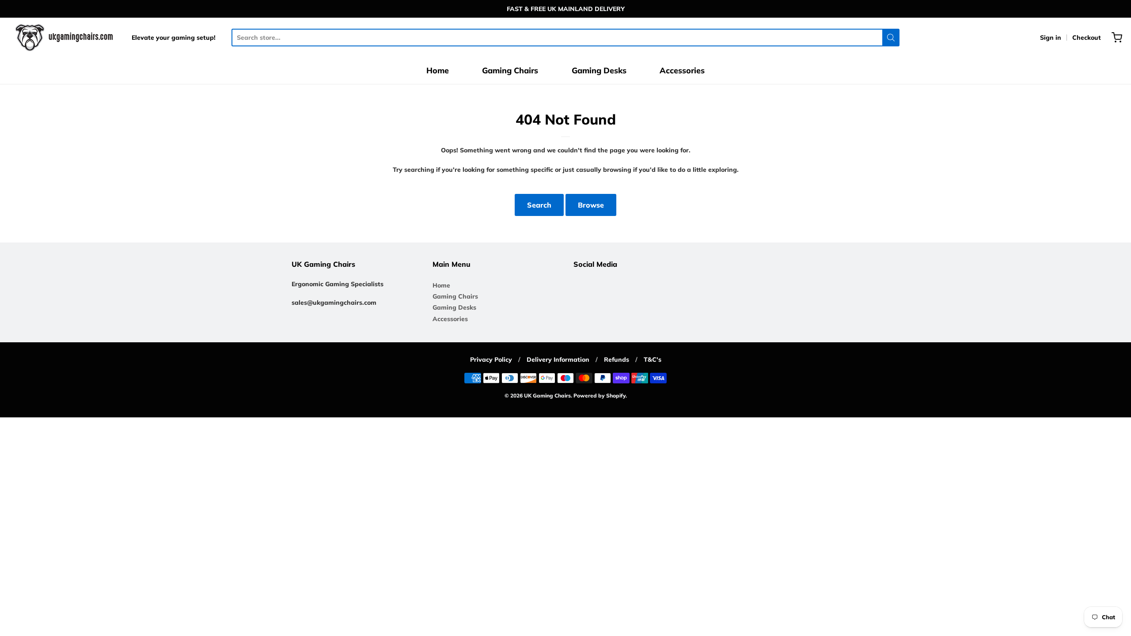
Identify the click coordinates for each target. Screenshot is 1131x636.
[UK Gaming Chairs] (65, 37)
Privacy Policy (491, 359)
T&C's (652, 359)
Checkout (1086, 38)
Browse (591, 205)
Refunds (616, 359)
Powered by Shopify (599, 395)
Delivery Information (558, 359)
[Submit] (890, 37)
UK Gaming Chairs (547, 395)
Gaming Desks (599, 70)
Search (539, 205)
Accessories (682, 70)
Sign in (1050, 38)
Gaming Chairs (510, 70)
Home (437, 70)
